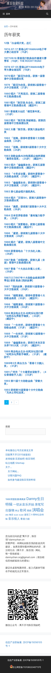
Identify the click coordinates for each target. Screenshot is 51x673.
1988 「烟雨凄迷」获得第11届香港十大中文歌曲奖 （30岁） (24, 306)
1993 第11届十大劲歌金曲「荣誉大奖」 (23, 382)
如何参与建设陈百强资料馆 (21, 479)
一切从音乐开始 (23, 504)
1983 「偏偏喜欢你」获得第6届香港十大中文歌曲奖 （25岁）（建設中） (25, 184)
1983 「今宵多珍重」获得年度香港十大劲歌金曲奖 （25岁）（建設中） (24, 175)
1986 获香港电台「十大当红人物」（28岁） (23, 252)
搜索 (7, 426)
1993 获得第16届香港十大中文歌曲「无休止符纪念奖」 (23, 391)
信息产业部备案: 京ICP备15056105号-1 (25, 660)
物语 (11, 514)
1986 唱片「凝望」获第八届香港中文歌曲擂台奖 (24, 243)
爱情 (6, 515)
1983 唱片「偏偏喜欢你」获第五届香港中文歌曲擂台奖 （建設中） (24, 166)
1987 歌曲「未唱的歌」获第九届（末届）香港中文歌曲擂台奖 (24, 261)
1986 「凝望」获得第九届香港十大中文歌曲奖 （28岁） (24, 234)
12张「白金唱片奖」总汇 (17, 43)
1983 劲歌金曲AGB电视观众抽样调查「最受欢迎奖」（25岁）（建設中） (24, 157)
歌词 (23, 510)
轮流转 (21, 515)
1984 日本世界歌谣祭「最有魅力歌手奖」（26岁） (24, 217)
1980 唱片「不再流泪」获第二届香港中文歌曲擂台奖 (24, 95)
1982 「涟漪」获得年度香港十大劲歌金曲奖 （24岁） (24, 139)
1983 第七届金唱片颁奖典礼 (19, 191)
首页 (6, 26)
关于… (8, 467)
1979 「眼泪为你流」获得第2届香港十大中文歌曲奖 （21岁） (25, 86)
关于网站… (13, 471)
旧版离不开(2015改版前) (18, 454)
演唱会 (38, 509)
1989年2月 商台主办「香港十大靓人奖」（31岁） (24, 364)
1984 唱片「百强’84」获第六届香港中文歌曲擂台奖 (25, 199)
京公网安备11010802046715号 (27, 667)
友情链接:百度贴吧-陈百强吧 (20, 458)
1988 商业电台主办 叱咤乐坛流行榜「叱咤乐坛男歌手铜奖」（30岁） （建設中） (23, 316)
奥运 (17, 510)
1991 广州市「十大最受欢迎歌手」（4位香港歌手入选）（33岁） (25, 373)
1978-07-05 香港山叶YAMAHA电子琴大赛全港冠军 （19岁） (24, 68)
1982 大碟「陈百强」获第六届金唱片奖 (24, 130)
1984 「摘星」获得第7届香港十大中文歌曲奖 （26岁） (25, 208)
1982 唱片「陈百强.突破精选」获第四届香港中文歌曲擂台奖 (25, 122)
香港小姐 (25, 518)
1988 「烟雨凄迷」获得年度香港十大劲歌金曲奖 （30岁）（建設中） (24, 297)
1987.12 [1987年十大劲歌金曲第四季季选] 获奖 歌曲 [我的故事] (24, 279)
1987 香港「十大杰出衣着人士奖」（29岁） (23, 270)
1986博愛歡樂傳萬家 (15, 499)
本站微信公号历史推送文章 (19, 450)
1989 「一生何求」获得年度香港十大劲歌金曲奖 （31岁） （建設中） (24, 326)
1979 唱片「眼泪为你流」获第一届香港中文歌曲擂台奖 (24, 77)
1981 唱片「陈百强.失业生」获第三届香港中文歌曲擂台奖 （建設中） (24, 104)
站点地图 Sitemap (14, 463)
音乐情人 (14, 518)
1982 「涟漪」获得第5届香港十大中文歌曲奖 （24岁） (25, 148)
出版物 (9, 510)
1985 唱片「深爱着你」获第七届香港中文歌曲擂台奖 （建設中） (24, 225)
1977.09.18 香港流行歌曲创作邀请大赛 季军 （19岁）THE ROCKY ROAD (25, 59)
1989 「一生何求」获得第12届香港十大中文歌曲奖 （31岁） (24, 335)
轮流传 (16, 515)
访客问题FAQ (14, 475)
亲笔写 (39, 504)
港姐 (29, 510)
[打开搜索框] (47, 14)
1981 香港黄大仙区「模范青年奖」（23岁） (23, 113)
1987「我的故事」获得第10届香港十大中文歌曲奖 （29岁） (24, 288)
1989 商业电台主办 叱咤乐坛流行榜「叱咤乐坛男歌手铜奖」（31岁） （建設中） (25, 354)
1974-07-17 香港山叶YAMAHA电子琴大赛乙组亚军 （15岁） (25, 50)
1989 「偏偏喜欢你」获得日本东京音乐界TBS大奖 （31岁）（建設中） (24, 344)
